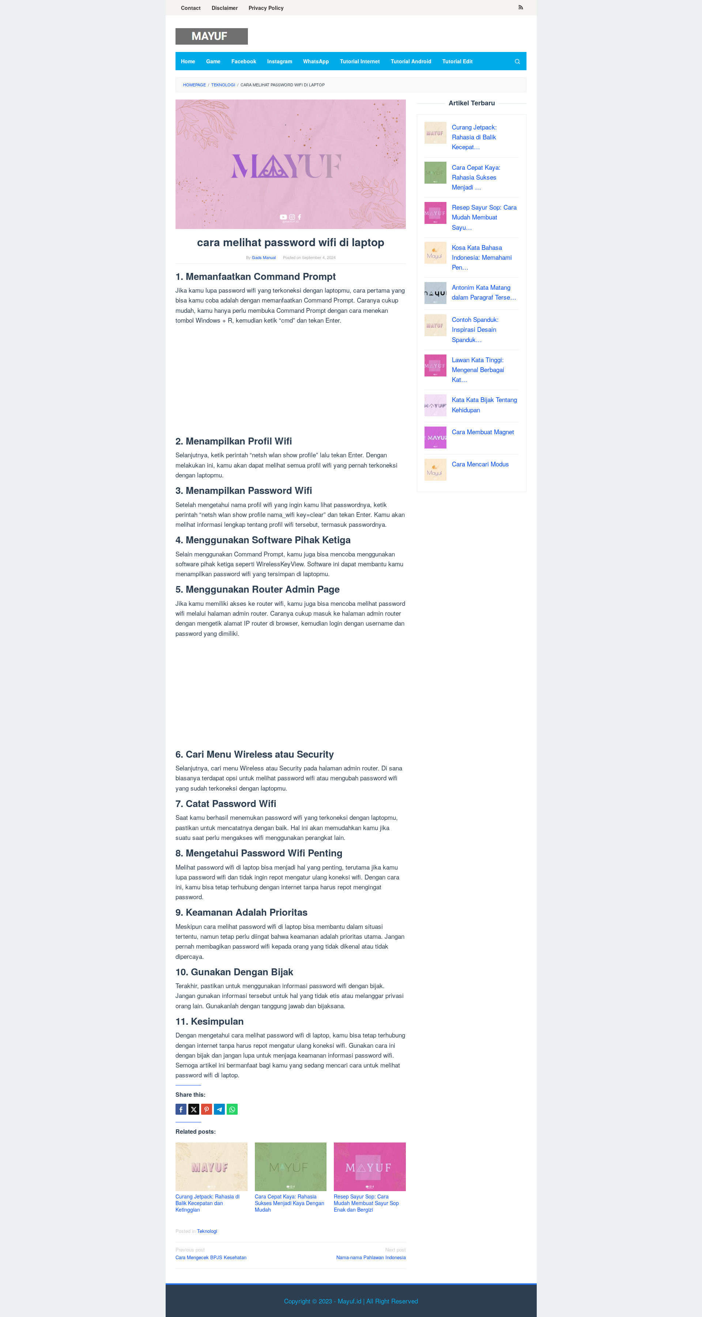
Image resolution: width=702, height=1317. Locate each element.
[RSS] (520, 7)
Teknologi (207, 1230)
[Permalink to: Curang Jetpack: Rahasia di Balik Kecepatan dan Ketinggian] (212, 1166)
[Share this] (181, 1109)
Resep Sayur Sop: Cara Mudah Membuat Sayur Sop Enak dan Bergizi (366, 1203)
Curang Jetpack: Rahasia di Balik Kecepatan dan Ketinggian (207, 1203)
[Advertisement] (291, 381)
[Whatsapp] (232, 1109)
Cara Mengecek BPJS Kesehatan (211, 1253)
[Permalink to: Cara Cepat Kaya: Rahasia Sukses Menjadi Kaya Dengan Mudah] (291, 1166)
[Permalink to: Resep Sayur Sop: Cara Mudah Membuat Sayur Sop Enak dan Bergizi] (370, 1166)
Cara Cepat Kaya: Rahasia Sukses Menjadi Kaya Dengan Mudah (289, 1203)
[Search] (517, 61)
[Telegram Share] (219, 1109)
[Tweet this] (193, 1109)
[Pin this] (206, 1109)
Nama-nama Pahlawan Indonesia (371, 1253)
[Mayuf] (212, 35)
